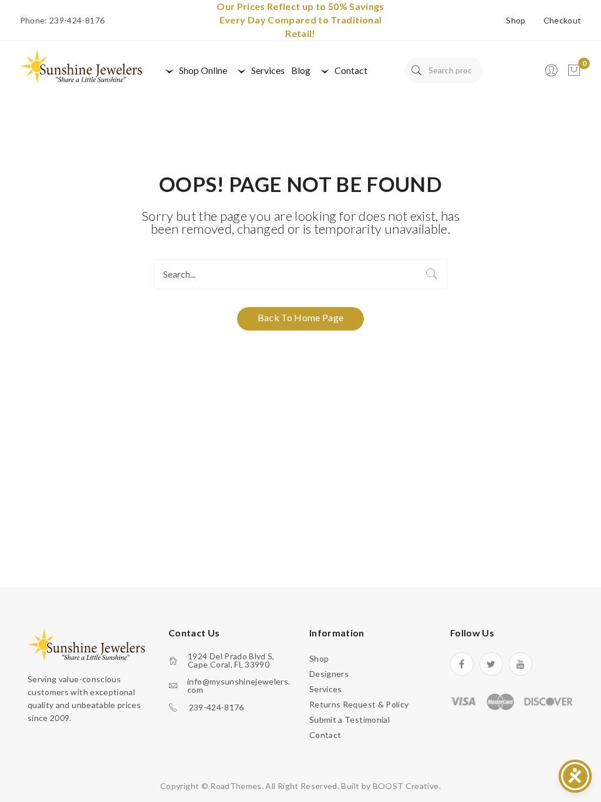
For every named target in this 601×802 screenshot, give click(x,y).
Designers (329, 674)
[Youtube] (520, 664)
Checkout (562, 20)
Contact (325, 735)
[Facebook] (462, 664)
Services (325, 689)
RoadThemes (236, 786)
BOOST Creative (406, 786)
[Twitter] (491, 664)
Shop (515, 20)
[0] (574, 70)
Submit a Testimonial (349, 720)
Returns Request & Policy (358, 704)
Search (416, 70)
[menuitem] (194, 70)
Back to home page (301, 317)
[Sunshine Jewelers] (81, 65)
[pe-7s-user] (552, 74)
